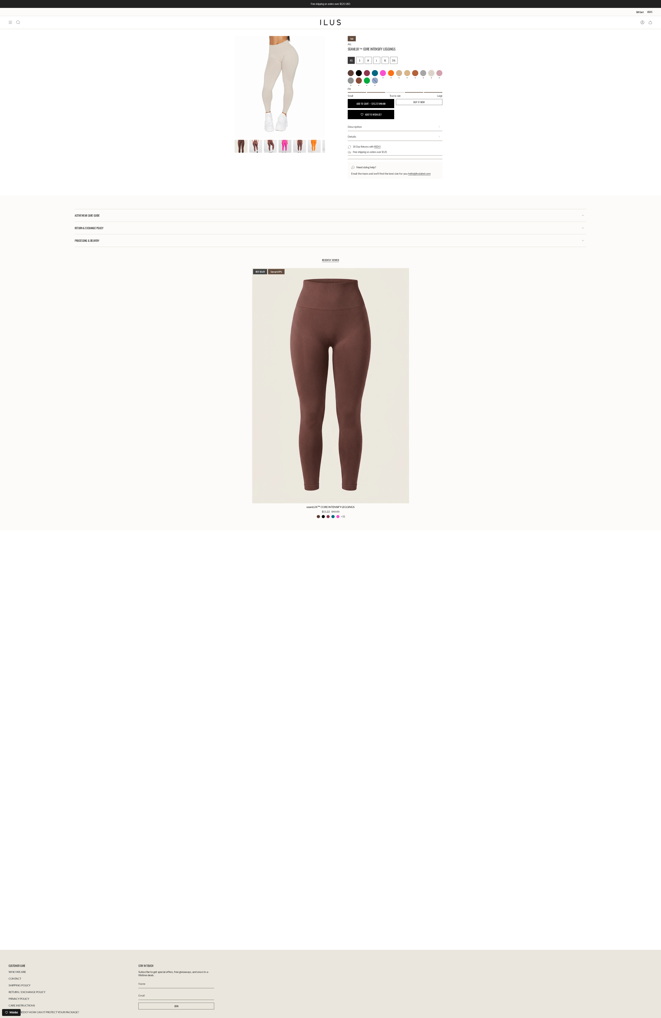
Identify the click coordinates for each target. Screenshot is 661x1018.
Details (352, 136)
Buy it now (419, 102)
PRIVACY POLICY (19, 998)
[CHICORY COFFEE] (318, 516)
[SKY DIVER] (332, 516)
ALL (350, 44)
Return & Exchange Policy (89, 228)
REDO (377, 146)
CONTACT (15, 978)
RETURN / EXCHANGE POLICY (27, 992)
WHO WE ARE (17, 971)
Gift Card (639, 12)
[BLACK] (323, 516)
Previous (234, 87)
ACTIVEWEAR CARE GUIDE (87, 215)
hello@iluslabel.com (419, 173)
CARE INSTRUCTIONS (22, 1005)
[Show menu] (10, 22)
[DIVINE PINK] (337, 516)
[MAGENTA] (328, 516)
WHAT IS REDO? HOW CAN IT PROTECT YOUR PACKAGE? (44, 1012)
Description (355, 126)
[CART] (650, 22)
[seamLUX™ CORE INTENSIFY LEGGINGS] (330, 385)
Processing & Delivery (87, 240)
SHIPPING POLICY (19, 985)
